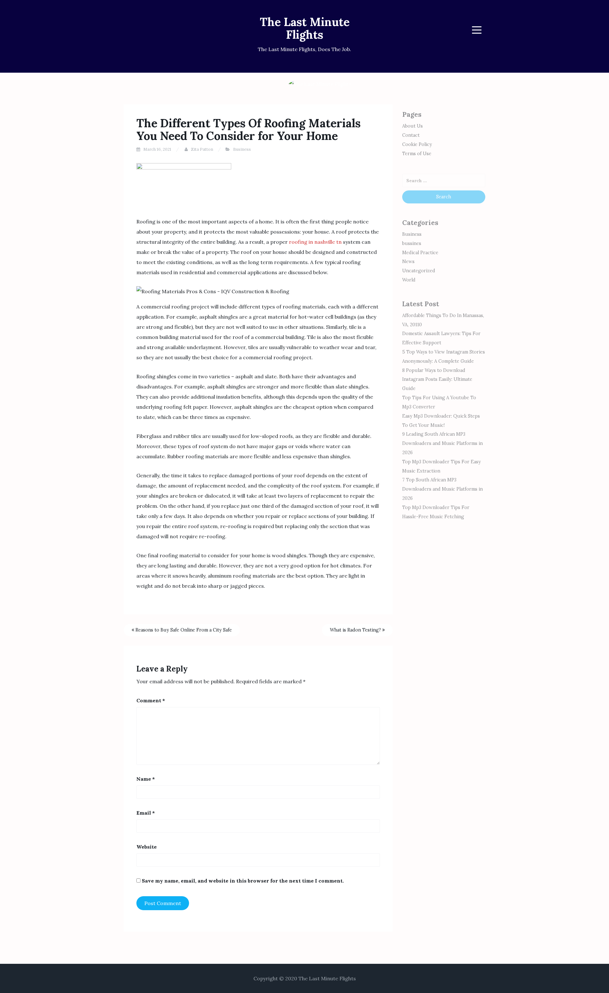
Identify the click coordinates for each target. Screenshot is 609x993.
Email (145, 813)
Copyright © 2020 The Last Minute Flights (304, 978)
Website (146, 847)
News (408, 261)
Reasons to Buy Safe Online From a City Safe (183, 630)
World (409, 280)
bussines (411, 243)
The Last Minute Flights (305, 28)
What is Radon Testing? (356, 630)
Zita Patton (202, 149)
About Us (412, 126)
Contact (411, 135)
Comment (150, 700)
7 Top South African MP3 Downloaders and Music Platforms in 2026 (442, 489)
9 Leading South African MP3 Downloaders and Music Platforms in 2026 (442, 443)
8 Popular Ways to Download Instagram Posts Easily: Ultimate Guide (437, 379)
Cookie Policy (417, 144)
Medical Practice (420, 252)
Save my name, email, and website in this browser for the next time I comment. (243, 880)
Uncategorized (418, 271)
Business (242, 149)
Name (145, 779)
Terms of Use (416, 153)
